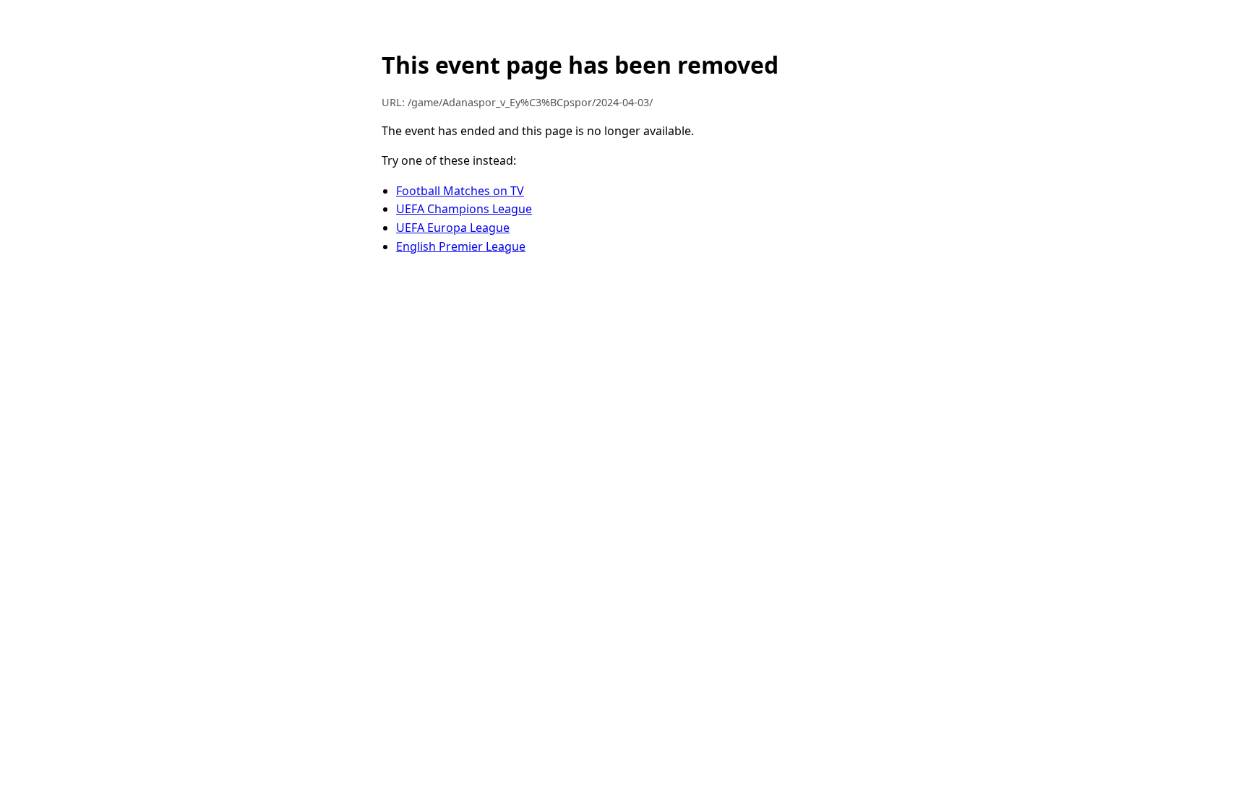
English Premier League (460, 246)
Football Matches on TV (460, 191)
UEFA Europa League (453, 228)
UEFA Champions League (464, 209)
